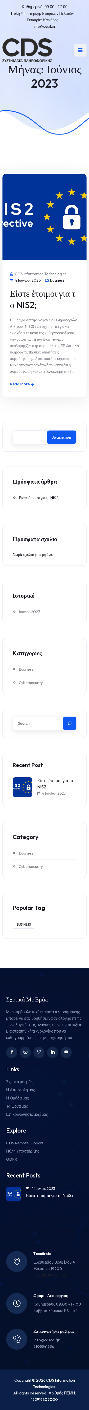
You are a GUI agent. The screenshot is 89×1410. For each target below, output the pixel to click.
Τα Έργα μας (17, 1106)
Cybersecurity (31, 682)
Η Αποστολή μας (20, 1089)
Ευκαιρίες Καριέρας (42, 19)
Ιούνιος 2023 (29, 611)
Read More (20, 383)
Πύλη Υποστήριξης (22, 1151)
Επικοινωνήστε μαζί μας (27, 1114)
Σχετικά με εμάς (19, 1081)
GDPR (11, 1159)
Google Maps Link (49, 1275)
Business (57, 280)
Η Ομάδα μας (17, 1098)
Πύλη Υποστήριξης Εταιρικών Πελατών (42, 13)
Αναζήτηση (61, 437)
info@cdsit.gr (45, 26)
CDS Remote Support (24, 1142)
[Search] (69, 723)
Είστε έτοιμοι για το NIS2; (42, 299)
